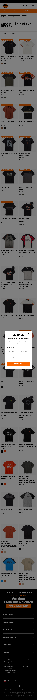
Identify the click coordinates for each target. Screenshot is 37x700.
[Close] (29, 334)
